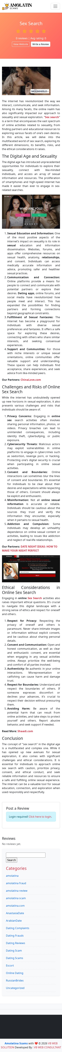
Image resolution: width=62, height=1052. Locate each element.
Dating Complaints (17, 928)
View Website (20, 44)
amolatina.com (15, 905)
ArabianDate (14, 920)
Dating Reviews (15, 943)
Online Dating (14, 973)
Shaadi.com (25, 731)
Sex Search (35, 598)
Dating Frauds (15, 935)
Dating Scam (14, 950)
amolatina (12, 876)
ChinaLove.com (31, 380)
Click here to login (40, 816)
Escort (10, 965)
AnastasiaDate (15, 913)
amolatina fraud (16, 883)
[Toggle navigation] (55, 6)
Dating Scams (14, 958)
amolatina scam (16, 898)
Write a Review (40, 44)
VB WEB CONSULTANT (47, 1047)
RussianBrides (15, 980)
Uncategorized (15, 988)
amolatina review (16, 890)
